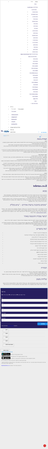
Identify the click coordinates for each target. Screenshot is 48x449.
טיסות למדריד (35, 40)
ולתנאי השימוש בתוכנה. (41, 212)
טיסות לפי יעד (29, 7)
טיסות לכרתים (35, 30)
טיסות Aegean (35, 63)
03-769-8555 (44, 132)
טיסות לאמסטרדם (34, 14)
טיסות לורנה (35, 26)
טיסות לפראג (35, 44)
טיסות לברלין (35, 18)
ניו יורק (11, 106)
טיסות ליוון (36, 28)
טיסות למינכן (35, 37)
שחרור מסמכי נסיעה (21, 294)
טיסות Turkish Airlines (33, 94)
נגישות (8, 135)
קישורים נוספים (6, 350)
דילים (6, 329)
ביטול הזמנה (12, 132)
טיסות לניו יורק (35, 42)
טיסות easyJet (35, 75)
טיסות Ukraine (35, 96)
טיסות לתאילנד (35, 51)
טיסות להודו (35, 23)
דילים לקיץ (13, 121)
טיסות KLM (35, 84)
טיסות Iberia (35, 77)
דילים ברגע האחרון (14, 114)
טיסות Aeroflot (35, 65)
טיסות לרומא (35, 49)
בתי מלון (12, 129)
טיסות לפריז (36, 47)
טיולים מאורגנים (14, 124)
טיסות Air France (34, 68)
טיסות (32, 1)
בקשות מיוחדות (5, 294)
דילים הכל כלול (14, 119)
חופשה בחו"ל (13, 109)
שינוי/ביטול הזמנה (13, 294)
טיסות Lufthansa (35, 82)
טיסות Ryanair (35, 89)
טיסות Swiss (35, 91)
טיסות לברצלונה (35, 21)
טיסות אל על (35, 58)
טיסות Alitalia (35, 70)
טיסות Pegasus (35, 86)
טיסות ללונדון (35, 33)
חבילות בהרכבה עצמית (15, 127)
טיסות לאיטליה (35, 11)
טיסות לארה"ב (35, 16)
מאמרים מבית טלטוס (9, 344)
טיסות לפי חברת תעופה (25, 54)
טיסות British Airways (34, 72)
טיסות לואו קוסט (35, 103)
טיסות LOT (35, 79)
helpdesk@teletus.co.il (5, 365)
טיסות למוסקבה (35, 35)
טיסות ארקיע (35, 61)
